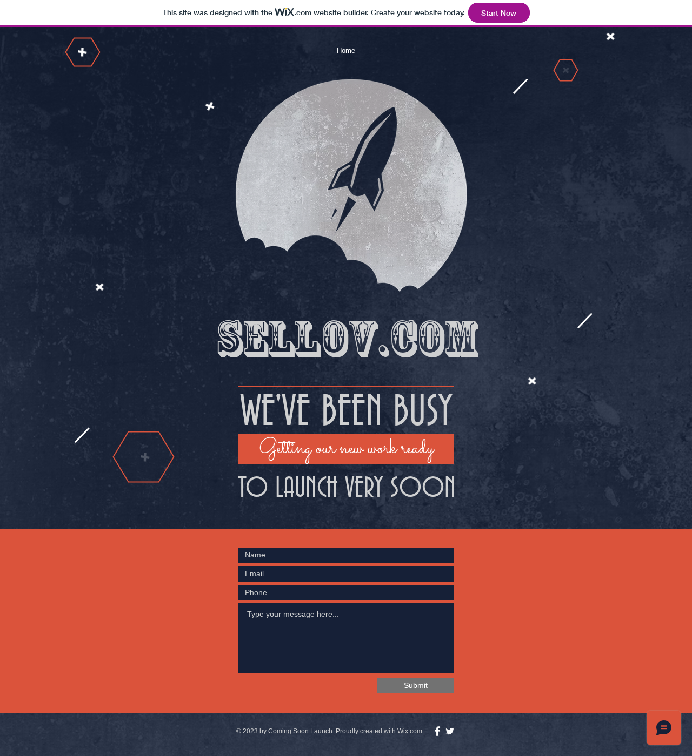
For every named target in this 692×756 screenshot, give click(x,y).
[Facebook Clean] (437, 731)
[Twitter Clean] (450, 731)
